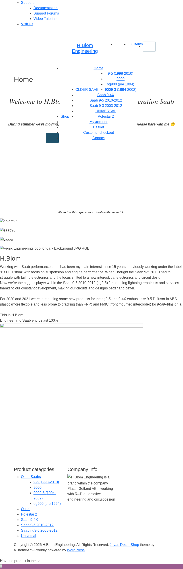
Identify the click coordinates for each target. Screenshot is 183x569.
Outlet (25, 509)
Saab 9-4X (105, 95)
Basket (98, 127)
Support (27, 2)
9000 (120, 79)
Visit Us (27, 24)
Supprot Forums (46, 13)
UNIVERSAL (106, 111)
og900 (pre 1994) (120, 84)
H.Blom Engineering (85, 48)
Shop (65, 116)
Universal (28, 536)
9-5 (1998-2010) (120, 73)
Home (98, 68)
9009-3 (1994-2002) (120, 89)
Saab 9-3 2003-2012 (105, 106)
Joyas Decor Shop (124, 545)
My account (98, 122)
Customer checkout (98, 132)
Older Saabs (31, 477)
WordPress (76, 550)
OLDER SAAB (87, 89)
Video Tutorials (45, 19)
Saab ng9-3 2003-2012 (39, 530)
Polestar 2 (106, 116)
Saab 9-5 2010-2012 (105, 100)
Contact (98, 138)
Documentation (45, 8)
